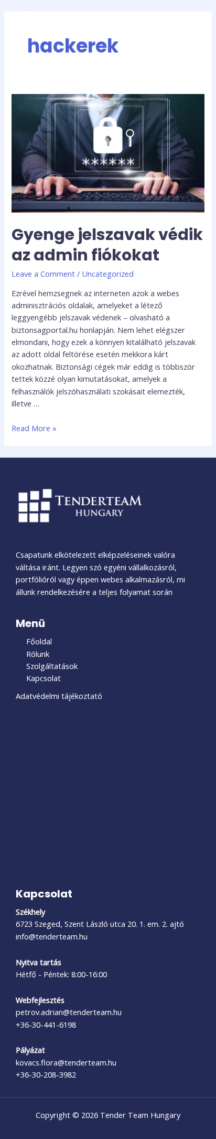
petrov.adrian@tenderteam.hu (69, 1012)
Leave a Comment (43, 273)
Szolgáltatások (52, 666)
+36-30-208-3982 (46, 1074)
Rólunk (37, 654)
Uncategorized (108, 273)
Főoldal (39, 641)
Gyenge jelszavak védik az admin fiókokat (107, 244)
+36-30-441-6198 (46, 1024)
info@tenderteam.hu (52, 936)
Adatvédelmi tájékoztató (59, 696)
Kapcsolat (43, 678)
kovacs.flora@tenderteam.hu (66, 1062)
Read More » (34, 428)
